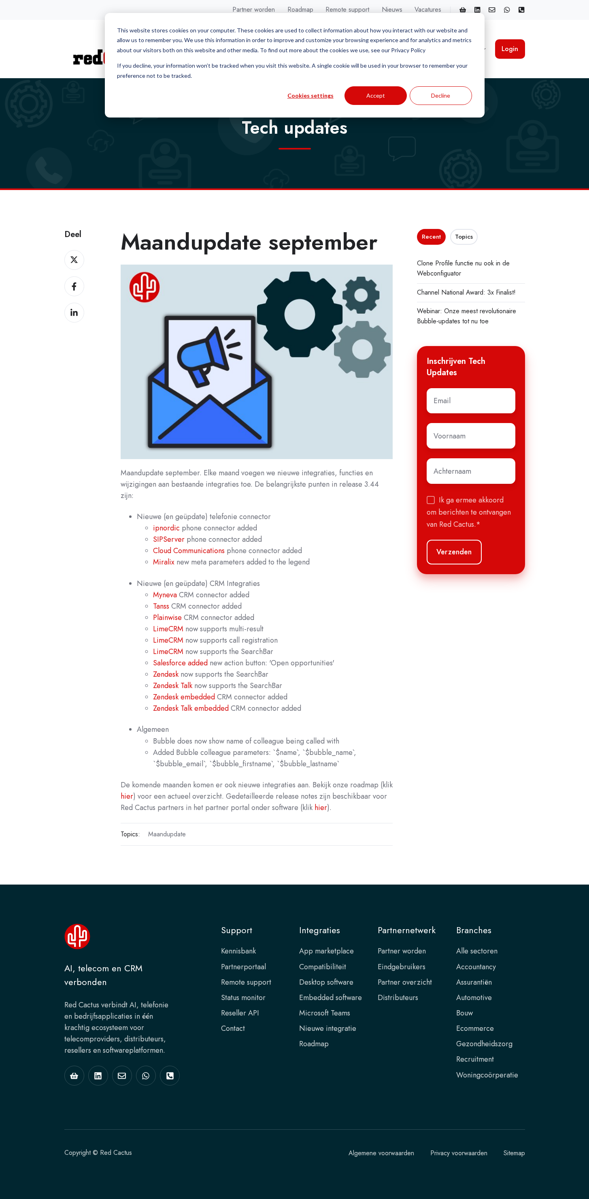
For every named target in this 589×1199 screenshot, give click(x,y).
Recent (431, 236)
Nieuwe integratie (327, 1028)
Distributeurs (398, 997)
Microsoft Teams (324, 1013)
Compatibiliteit (322, 967)
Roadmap (300, 9)
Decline (440, 95)
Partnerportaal (243, 967)
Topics (464, 236)
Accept (375, 95)
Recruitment (475, 1059)
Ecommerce (475, 1028)
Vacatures (428, 9)
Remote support (347, 9)
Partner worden (253, 9)
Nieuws (392, 9)
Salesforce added (180, 663)
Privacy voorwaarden (458, 1153)
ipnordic (166, 528)
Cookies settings (310, 95)
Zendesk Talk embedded (191, 708)
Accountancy (476, 967)
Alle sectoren (477, 951)
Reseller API (240, 1013)
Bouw (464, 1013)
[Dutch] (521, 9)
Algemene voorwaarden (381, 1153)
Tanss (161, 606)
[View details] (462, 9)
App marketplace (326, 951)
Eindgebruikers (401, 967)
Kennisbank (238, 951)
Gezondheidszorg (484, 1044)
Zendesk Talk (172, 685)
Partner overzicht (405, 982)
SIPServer (169, 539)
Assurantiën (474, 982)
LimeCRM (168, 629)
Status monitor (243, 997)
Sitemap (514, 1153)
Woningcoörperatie (487, 1075)
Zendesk (166, 674)
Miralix (163, 562)
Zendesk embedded (184, 697)
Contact (233, 1028)
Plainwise (167, 617)
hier (127, 796)
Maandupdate (167, 834)
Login (510, 48)
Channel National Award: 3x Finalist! (466, 292)
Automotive (474, 997)
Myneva (165, 595)
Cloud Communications (189, 550)
